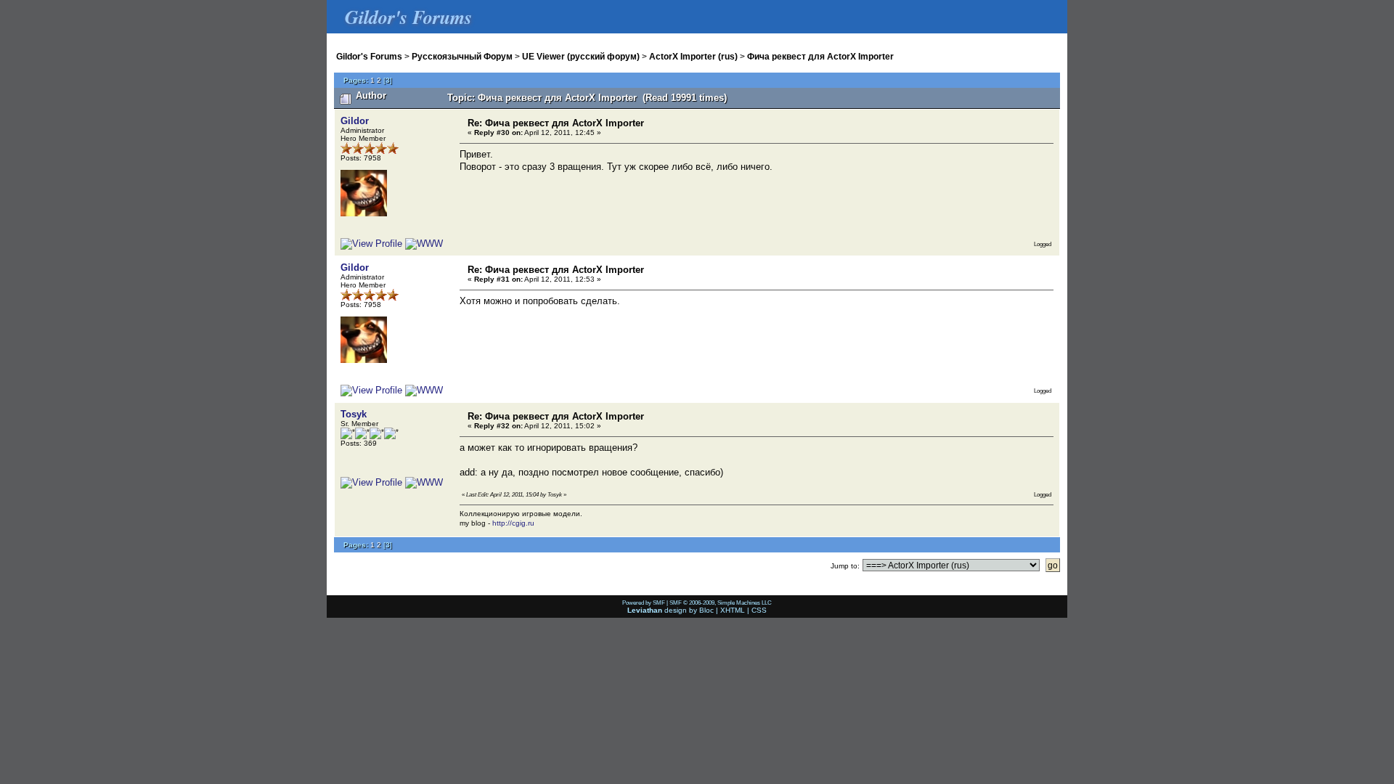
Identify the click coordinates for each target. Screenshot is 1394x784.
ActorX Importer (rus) (693, 56)
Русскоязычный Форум (462, 56)
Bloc (706, 610)
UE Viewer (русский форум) (581, 56)
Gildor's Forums (369, 56)
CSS (759, 610)
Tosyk (354, 414)
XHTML (732, 610)
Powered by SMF (643, 602)
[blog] (424, 482)
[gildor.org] (424, 243)
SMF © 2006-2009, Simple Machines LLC (720, 602)
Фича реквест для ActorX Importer (820, 56)
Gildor (355, 120)
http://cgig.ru (513, 523)
